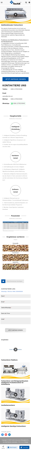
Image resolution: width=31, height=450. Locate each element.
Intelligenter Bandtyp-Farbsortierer (13, 426)
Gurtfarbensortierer (8, 405)
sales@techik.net (7, 96)
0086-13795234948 (19, 103)
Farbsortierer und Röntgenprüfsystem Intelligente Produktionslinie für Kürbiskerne (14, 382)
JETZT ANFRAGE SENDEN (15, 79)
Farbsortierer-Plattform (9, 360)
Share (3, 448)
